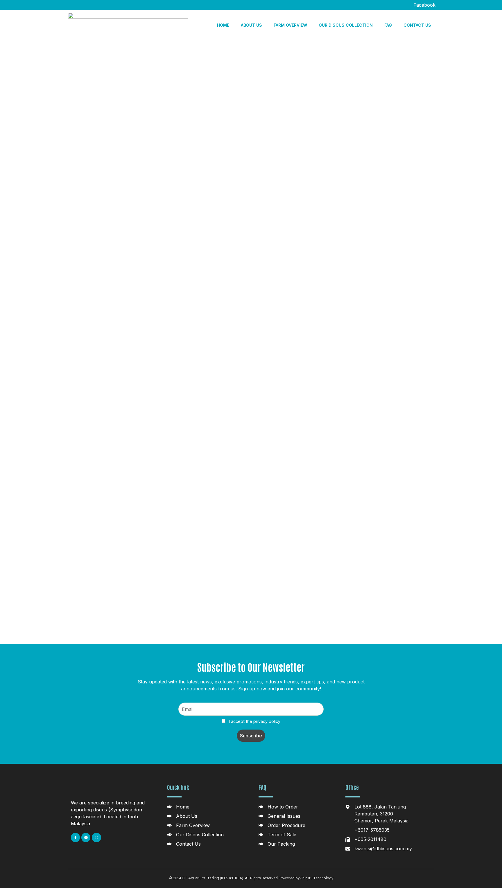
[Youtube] (85, 837)
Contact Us (417, 25)
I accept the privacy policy (254, 721)
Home (223, 25)
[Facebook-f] (75, 837)
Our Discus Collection (346, 25)
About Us (251, 25)
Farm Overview (290, 25)
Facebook (423, 5)
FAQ (388, 25)
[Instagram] (96, 837)
